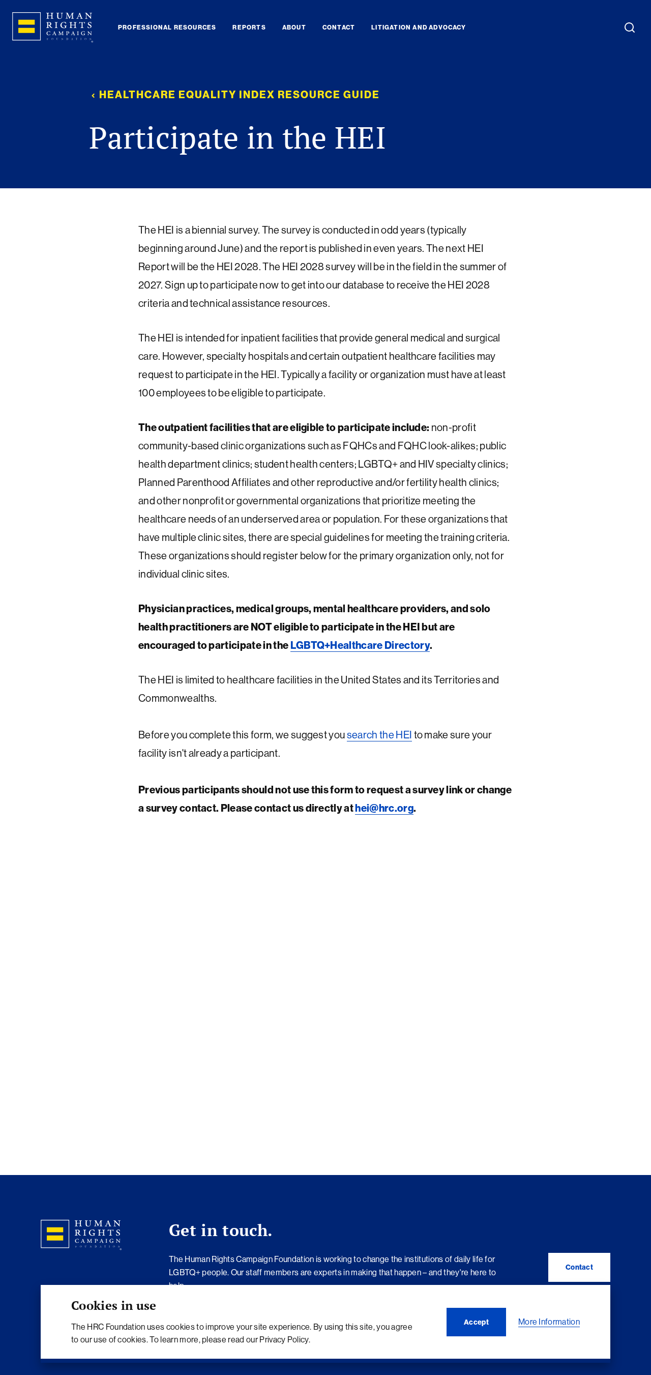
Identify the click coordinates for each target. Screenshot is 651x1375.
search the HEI (379, 734)
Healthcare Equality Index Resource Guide (239, 94)
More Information (549, 1321)
